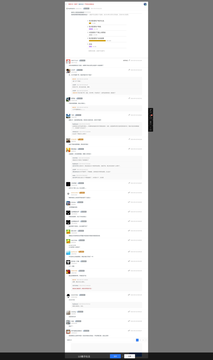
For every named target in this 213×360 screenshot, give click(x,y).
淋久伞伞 (73, 231)
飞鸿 (72, 115)
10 (129, 192)
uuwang (73, 312)
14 (129, 231)
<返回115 (69, 340)
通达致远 (73, 149)
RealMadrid (75, 124)
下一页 (146, 340)
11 (129, 202)
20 (129, 295)
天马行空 (73, 139)
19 (129, 271)
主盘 (72, 321)
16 (129, 251)
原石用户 (87, 8)
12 (129, 211)
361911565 (74, 193)
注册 (129, 356)
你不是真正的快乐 (76, 331)
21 (129, 311)
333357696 (74, 295)
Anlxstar (73, 202)
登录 (115, 356)
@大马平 (75, 177)
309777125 (74, 60)
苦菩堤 (73, 98)
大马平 (73, 70)
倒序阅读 (125, 60)
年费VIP (81, 139)
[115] (145, 4)
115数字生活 (84, 356)
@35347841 (76, 166)
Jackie (73, 175)
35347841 (75, 158)
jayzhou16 (74, 252)
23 (129, 331)
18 (129, 261)
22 (129, 321)
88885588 (74, 271)
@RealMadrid (76, 171)
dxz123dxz (74, 240)
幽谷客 (74, 79)
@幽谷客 (75, 93)
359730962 (75, 285)
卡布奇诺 (73, 183)
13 (129, 221)
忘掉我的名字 (75, 212)
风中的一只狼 (75, 261)
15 (129, 240)
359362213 (75, 131)
